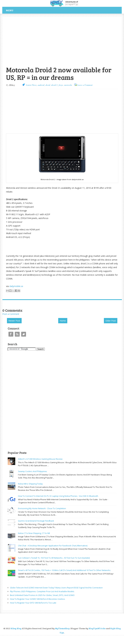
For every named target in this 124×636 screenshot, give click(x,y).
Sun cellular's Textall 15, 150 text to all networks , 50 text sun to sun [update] (54, 557)
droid (48, 84)
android (41, 84)
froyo (61, 84)
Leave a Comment (85, 84)
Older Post (110, 320)
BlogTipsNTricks (97, 628)
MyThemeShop (62, 628)
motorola (68, 84)
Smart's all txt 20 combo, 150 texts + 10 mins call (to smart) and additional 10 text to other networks (64, 570)
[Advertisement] (37, 18)
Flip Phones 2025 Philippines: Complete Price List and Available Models (42, 591)
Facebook (10, 334)
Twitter (23, 334)
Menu (9, 10)
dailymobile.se (16, 286)
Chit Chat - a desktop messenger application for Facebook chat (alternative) (52, 545)
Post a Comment (10, 314)
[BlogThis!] (10, 290)
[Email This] (7, 290)
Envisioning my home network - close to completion (42, 508)
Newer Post (14, 320)
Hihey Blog (15, 628)
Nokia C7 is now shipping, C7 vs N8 (34, 533)
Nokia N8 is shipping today (30, 483)
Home (63, 320)
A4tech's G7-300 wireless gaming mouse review (40, 459)
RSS (17, 334)
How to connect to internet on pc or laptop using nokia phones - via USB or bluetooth (58, 496)
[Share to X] (13, 290)
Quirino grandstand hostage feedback (36, 520)
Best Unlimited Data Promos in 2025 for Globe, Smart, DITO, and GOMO (42, 595)
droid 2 (54, 84)
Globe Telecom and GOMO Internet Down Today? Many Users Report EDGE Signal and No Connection (56, 587)
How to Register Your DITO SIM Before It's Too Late (33, 602)
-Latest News (31, 84)
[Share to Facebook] (16, 290)
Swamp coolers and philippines (32, 471)
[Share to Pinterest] (18, 290)
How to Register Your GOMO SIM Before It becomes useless (37, 599)
